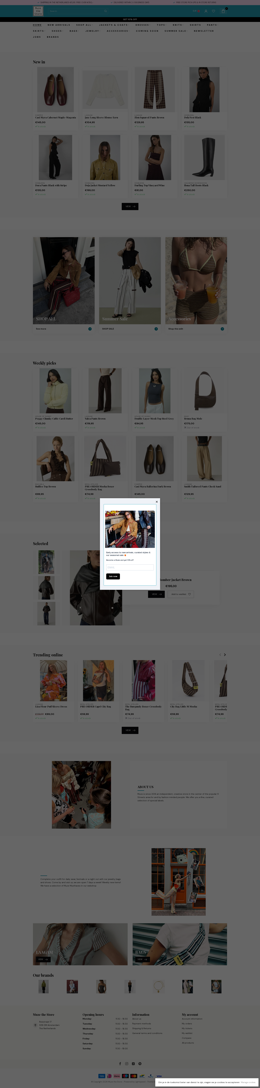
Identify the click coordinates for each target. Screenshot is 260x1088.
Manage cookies (248, 1082)
